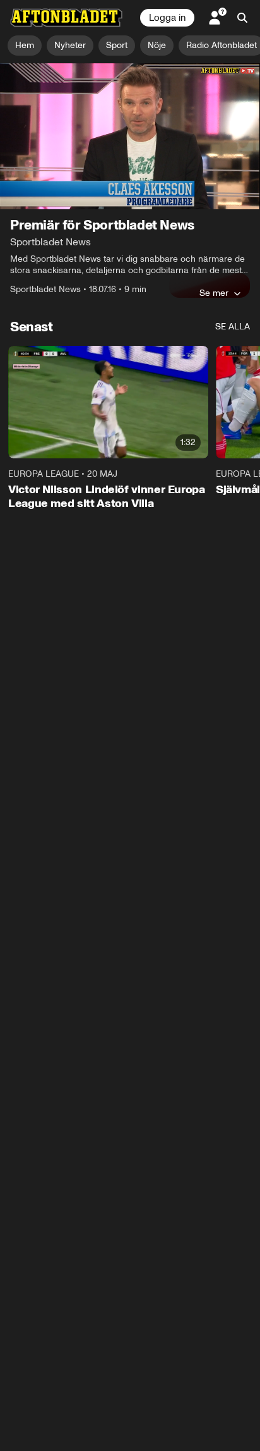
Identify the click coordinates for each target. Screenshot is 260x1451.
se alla (232, 326)
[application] (130, 136)
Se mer (213, 293)
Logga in (167, 17)
